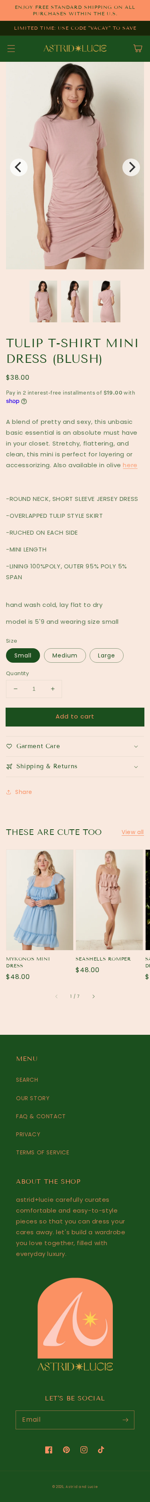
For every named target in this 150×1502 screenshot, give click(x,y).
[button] (11, 48)
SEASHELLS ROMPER (103, 959)
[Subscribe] (125, 1420)
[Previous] (19, 167)
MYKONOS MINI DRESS (28, 962)
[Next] (131, 167)
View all (133, 832)
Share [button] (23, 792)
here (130, 465)
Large (106, 655)
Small (23, 655)
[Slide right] (93, 996)
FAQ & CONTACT (41, 1116)
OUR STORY (33, 1098)
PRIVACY (28, 1134)
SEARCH (27, 1080)
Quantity (17, 673)
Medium (65, 655)
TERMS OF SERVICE (43, 1152)
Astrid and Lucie (82, 1486)
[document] (75, 167)
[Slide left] (57, 996)
